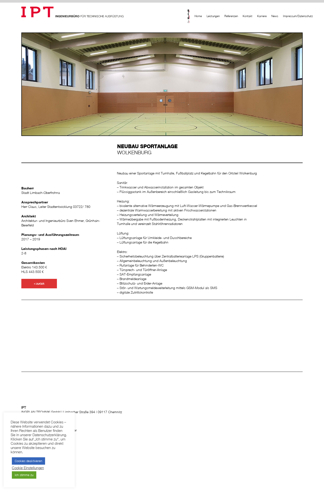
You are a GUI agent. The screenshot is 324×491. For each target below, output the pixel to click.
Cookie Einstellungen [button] (28, 468)
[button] (39, 283)
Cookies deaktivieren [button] (28, 461)
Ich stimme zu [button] (24, 475)
